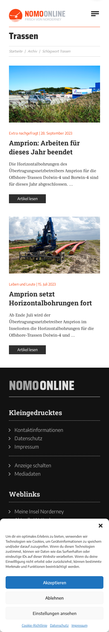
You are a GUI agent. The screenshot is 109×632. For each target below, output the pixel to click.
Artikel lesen (27, 198)
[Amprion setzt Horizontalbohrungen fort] (54, 245)
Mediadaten (28, 473)
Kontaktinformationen (39, 429)
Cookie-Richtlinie (34, 625)
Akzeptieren (54, 582)
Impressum (79, 625)
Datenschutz (59, 625)
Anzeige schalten (33, 465)
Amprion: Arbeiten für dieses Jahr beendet (44, 147)
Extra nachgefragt (23, 133)
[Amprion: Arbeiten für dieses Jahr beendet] (54, 94)
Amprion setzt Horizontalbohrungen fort (50, 298)
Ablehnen (54, 597)
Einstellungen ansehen (55, 613)
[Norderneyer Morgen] (37, 15)
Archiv (32, 51)
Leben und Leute (22, 284)
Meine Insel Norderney (39, 511)
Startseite (15, 51)
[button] (100, 525)
